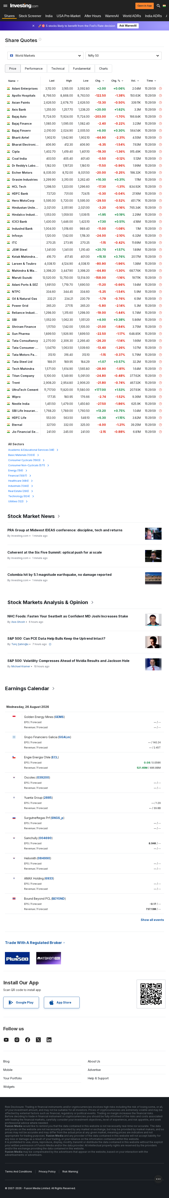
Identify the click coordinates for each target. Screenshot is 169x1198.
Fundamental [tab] (81, 68)
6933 (49, 878)
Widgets (9, 1086)
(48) (31, 449)
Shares (9, 16)
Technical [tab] (58, 68)
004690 (45, 838)
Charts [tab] (103, 68)
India (49, 16)
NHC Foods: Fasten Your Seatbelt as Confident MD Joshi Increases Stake (67, 616)
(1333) (21, 455)
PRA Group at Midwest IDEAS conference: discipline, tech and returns (64, 530)
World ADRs (132, 16)
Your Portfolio (12, 1078)
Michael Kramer (20, 666)
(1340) (18, 485)
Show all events (152, 920)
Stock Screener (30, 16)
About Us (94, 1061)
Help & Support (98, 1078)
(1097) (17, 475)
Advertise (94, 1070)
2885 (48, 797)
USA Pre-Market (68, 16)
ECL (55, 757)
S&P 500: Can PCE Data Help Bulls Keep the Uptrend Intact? (56, 638)
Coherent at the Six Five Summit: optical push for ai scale (54, 552)
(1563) (24, 460)
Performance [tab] (34, 68)
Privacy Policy (47, 1171)
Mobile (8, 1070)
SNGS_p (57, 818)
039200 (43, 777)
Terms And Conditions (18, 1171)
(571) (26, 465)
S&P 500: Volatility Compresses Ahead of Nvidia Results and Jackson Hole (68, 661)
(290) (18, 491)
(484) (18, 480)
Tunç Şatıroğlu (19, 644)
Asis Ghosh (18, 621)
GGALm (64, 737)
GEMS (59, 717)
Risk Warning (70, 1171)
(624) (19, 496)
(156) (15, 470)
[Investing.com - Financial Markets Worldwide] (24, 5)
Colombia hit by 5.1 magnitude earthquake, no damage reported (59, 575)
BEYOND (58, 898)
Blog (6, 1061)
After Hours (92, 16)
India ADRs (153, 16)
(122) (15, 501)
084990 (44, 858)
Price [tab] (12, 68)
